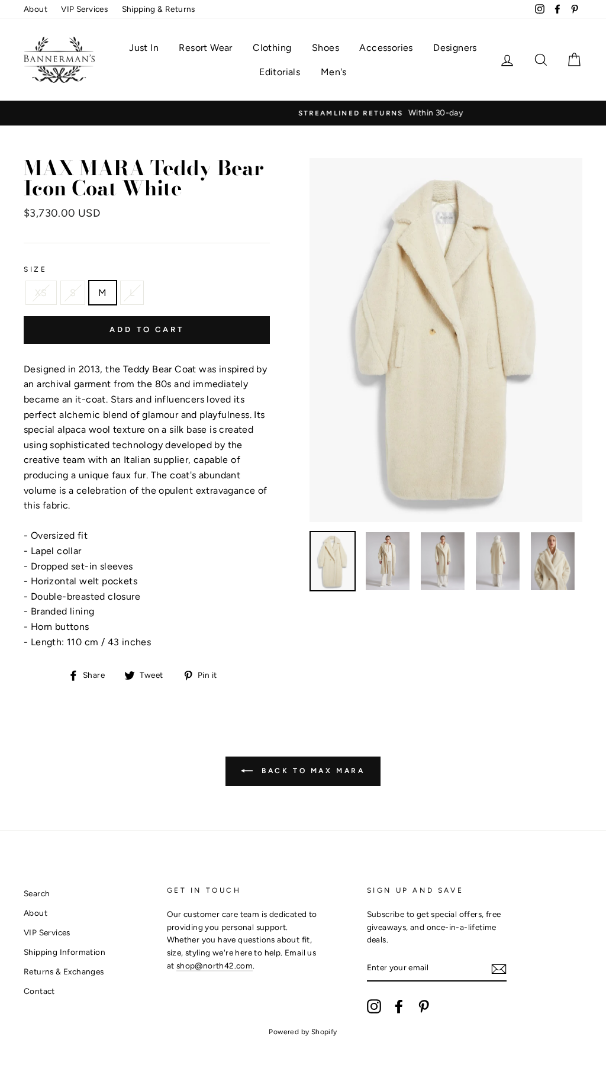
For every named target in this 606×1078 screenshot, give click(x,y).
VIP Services (84, 9)
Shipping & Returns (158, 9)
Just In (144, 47)
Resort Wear (205, 47)
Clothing (272, 47)
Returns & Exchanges (64, 971)
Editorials (279, 72)
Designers (455, 47)
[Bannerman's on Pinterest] (424, 1006)
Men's (334, 72)
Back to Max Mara (311, 771)
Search (37, 893)
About (35, 9)
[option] (303, 113)
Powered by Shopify (303, 1032)
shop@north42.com (214, 965)
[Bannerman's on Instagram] (374, 1006)
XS (41, 292)
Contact (39, 991)
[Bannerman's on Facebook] (399, 1006)
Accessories (385, 47)
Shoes (325, 47)
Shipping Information (64, 952)
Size (35, 269)
